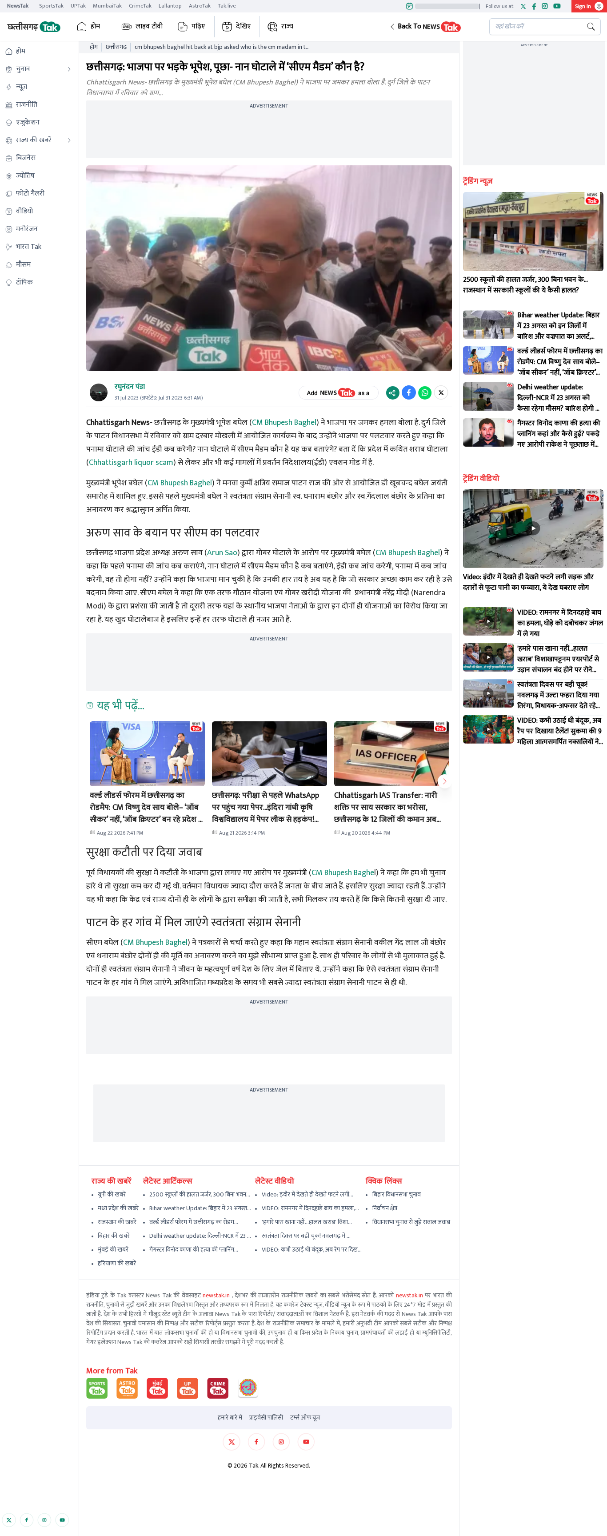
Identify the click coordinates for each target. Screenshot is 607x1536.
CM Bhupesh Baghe (342, 873)
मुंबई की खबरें (113, 1249)
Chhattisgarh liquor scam (131, 462)
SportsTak (51, 6)
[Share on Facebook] (409, 392)
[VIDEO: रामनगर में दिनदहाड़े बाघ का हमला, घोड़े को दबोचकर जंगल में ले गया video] (488, 621)
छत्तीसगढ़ (116, 47)
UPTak (78, 6)
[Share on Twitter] (441, 392)
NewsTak (17, 6)
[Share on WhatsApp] (425, 392)
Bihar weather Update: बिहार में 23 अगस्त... (200, 1208)
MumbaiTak (107, 6)
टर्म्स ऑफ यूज (305, 1417)
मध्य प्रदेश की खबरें (118, 1208)
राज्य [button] (287, 26)
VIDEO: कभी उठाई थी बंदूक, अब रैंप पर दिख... (312, 1249)
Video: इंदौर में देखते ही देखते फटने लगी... (307, 1194)
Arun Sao (222, 553)
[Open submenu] (69, 69)
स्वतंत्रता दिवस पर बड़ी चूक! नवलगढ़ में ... (306, 1236)
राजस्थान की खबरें (117, 1222)
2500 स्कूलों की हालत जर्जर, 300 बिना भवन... (199, 1194)
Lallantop (170, 6)
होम (95, 26)
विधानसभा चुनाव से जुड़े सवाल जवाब (411, 1222)
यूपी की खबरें (112, 1194)
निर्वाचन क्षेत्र (384, 1208)
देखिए (243, 26)
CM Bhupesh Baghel (284, 422)
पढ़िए (198, 26)
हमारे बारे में (230, 1417)
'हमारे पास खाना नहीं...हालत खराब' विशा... (307, 1222)
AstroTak (200, 6)
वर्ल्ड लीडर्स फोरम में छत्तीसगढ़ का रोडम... (193, 1222)
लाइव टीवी (149, 26)
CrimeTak (140, 6)
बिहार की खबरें (114, 1236)
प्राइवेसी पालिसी (266, 1417)
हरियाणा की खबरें (117, 1263)
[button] (432, 26)
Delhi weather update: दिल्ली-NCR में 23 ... (200, 1236)
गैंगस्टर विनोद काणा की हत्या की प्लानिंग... (193, 1249)
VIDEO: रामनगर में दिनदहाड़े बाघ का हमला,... (310, 1208)
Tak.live (227, 6)
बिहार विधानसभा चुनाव (396, 1194)
